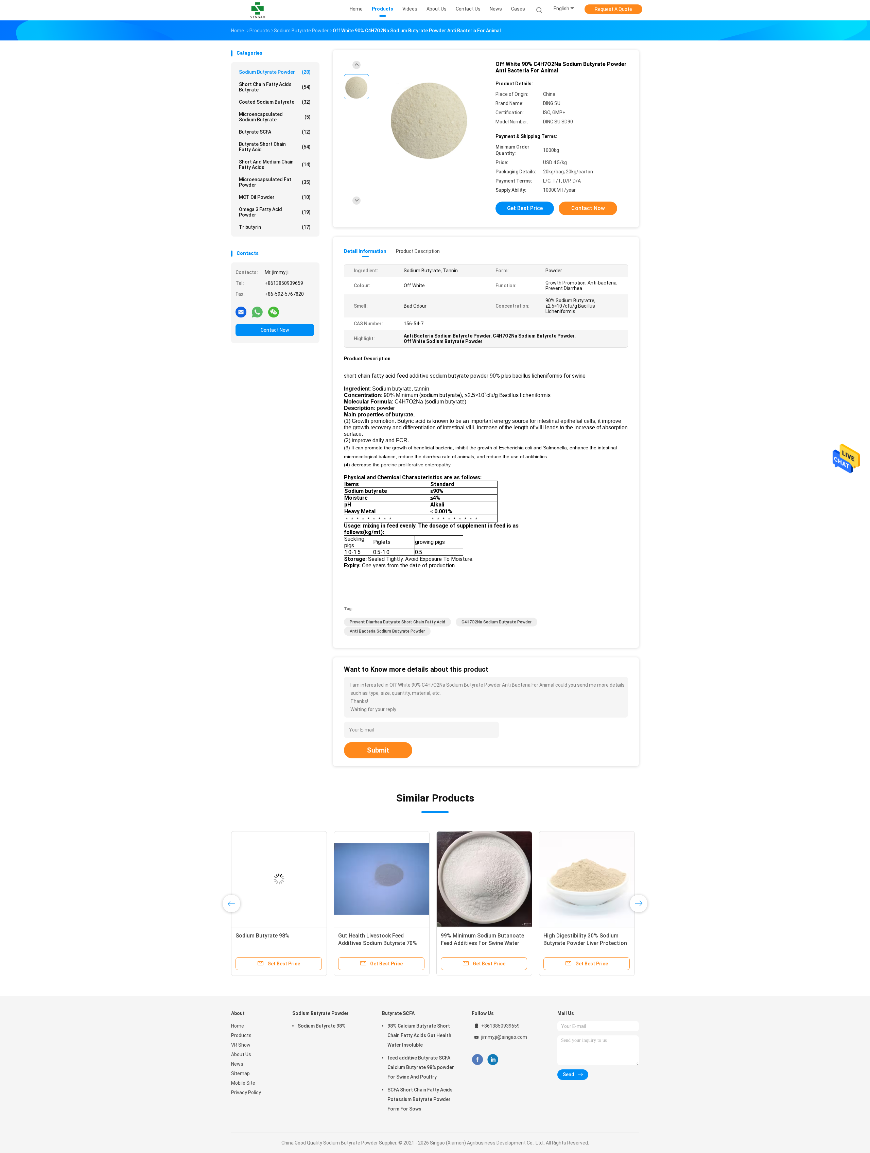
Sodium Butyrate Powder (275, 72)
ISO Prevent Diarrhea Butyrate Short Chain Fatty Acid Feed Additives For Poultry (273, 943)
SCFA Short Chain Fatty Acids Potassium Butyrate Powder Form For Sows (420, 1099)
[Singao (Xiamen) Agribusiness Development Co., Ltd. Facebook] (477, 1060)
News (237, 1064)
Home (237, 1026)
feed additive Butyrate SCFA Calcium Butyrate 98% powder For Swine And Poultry (420, 1067)
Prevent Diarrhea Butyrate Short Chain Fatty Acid (397, 622)
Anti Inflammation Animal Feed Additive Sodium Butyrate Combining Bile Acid (479, 943)
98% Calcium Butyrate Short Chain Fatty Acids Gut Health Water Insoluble (419, 1035)
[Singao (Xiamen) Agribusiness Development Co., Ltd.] (258, 10)
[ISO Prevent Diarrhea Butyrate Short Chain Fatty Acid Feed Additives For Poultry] (279, 879)
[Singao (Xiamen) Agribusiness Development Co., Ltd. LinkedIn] (493, 1060)
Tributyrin (275, 227)
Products (241, 1035)
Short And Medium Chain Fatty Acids (275, 164)
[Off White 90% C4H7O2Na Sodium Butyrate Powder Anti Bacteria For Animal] (429, 118)
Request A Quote (613, 9)
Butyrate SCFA (275, 132)
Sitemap (240, 1073)
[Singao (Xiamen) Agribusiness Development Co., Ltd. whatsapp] (257, 311)
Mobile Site (243, 1083)
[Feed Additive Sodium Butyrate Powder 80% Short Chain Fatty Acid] (586, 879)
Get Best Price (525, 208)
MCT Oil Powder (275, 197)
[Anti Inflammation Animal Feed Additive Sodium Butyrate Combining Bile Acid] (484, 879)
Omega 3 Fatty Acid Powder (275, 212)
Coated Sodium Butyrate (275, 102)
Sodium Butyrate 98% (322, 1026)
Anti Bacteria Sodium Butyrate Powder (387, 631)
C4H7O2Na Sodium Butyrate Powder (497, 622)
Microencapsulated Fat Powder (275, 182)
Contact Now (275, 330)
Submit (378, 750)
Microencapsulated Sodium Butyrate (275, 116)
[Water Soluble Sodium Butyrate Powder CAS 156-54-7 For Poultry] (381, 879)
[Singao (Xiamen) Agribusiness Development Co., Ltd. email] (241, 311)
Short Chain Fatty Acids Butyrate (275, 87)
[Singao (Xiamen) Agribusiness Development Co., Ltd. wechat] (273, 311)
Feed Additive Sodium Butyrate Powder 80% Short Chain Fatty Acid (581, 943)
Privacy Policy (246, 1092)
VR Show (240, 1045)
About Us (241, 1054)
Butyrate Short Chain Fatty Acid (275, 146)
